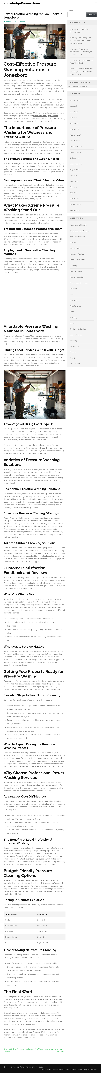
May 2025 (73, 187)
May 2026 (73, 118)
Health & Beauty (76, 271)
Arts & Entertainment (77, 237)
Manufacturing (75, 306)
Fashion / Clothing (77, 254)
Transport (73, 352)
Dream (22, 22)
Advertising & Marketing (78, 225)
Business (73, 242)
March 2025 (74, 198)
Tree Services (75, 364)
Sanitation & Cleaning (78, 329)
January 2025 (75, 210)
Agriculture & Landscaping (79, 231)
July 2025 (73, 175)
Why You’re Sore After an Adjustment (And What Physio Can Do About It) (81, 51)
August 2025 (74, 170)
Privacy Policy (37, 1067)
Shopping (73, 341)
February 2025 (75, 204)
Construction (74, 248)
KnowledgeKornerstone (22, 3)
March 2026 (74, 129)
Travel (72, 358)
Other (72, 312)
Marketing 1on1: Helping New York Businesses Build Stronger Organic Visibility (81, 40)
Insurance (73, 289)
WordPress (92, 1070)
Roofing (73, 323)
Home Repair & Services (79, 283)
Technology (74, 346)
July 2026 (73, 106)
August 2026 (74, 100)
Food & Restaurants (77, 260)
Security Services (76, 335)
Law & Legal (74, 300)
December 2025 (76, 146)
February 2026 (75, 135)
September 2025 (76, 164)
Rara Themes (70, 1070)
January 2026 (75, 141)
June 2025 (74, 181)
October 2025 (75, 158)
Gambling (73, 265)
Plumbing (73, 317)
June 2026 (74, 112)
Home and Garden (77, 277)
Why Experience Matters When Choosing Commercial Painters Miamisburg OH (81, 71)
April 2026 (74, 123)
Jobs (72, 294)
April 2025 (73, 193)
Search (70, 10)
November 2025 (76, 152)
